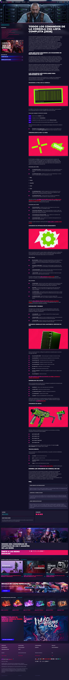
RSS (52, 652)
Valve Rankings (55, 647)
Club (28, 2)
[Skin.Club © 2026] (8, 659)
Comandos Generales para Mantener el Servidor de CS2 (10, 34)
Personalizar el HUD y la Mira (6, 31)
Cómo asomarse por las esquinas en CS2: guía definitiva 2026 (33, 576)
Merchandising (37, 655)
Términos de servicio (38, 652)
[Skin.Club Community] (7, 2)
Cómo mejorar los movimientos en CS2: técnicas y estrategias (11, 576)
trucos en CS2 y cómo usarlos (46, 465)
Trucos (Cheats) (4, 37)
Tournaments (4, 647)
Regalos (53, 645)
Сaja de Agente (37, 675)
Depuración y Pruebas (5, 33)
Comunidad (30, 24)
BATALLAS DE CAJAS (6, 59)
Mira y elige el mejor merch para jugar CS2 (12, 619)
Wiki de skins (20, 655)
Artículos (34, 24)
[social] (35, 661)
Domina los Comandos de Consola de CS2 (8, 38)
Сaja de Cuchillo (4, 675)
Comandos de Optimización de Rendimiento (8, 32)
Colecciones (21, 645)
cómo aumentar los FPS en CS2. (47, 276)
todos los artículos (24, 559)
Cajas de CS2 (5, 56)
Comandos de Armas (5, 36)
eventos (37, 647)
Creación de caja (5, 649)
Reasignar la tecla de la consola (7, 30)
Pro (52, 655)
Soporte (3, 652)
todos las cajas (20, 597)
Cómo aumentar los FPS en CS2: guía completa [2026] (55, 576)
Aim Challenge (21, 647)
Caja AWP (19, 675)
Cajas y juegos (4, 655)
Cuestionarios (38, 645)
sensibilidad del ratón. (41, 400)
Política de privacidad (22, 652)
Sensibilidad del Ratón (5, 35)
